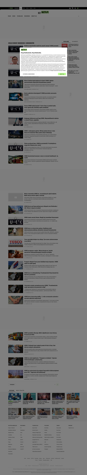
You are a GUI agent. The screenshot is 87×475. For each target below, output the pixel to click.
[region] (43, 61)
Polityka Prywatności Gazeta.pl (56, 70)
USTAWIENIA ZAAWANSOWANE (29, 74)
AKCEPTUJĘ (62, 74)
